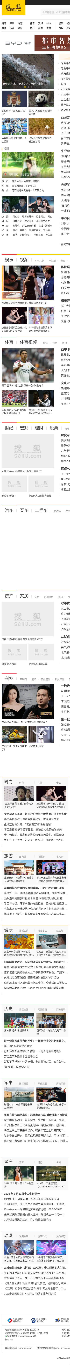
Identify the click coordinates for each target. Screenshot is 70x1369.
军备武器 (42, 1083)
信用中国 (9, 1339)
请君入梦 (17, 221)
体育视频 (28, 342)
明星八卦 (39, 260)
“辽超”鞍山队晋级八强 (16, 1066)
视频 (24, 259)
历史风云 (60, 1083)
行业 (67, 428)
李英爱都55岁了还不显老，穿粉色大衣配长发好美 (33, 829)
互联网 (23, 679)
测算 (21, 1162)
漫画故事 (23, 1236)
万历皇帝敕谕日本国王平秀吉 (21, 1056)
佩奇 (15, 230)
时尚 (8, 781)
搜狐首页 (13, 7)
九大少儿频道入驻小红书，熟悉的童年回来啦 (30, 1293)
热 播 (5, 216)
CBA (54, 343)
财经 (9, 428)
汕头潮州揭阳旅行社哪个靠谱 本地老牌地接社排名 (33, 898)
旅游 (8, 855)
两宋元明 (60, 1009)
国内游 (22, 856)
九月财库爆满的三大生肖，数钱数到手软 (27, 1219)
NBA (48, 23)
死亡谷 (16, 216)
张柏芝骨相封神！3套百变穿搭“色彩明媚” (27, 824)
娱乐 (9, 259)
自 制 (5, 221)
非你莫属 (39, 234)
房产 (9, 596)
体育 (9, 342)
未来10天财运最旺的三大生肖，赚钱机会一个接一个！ (35, 1214)
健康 (8, 929)
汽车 (9, 510)
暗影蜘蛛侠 (28, 216)
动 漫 (5, 230)
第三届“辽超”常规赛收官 (18, 1046)
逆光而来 (29, 221)
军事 (12, 23)
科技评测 (59, 679)
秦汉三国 (23, 1009)
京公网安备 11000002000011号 (22, 1336)
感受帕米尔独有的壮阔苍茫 (25, 181)
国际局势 (23, 1083)
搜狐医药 (23, 930)
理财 (20, 28)
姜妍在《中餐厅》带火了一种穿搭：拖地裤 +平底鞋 (33, 840)
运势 (40, 1162)
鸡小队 (46, 230)
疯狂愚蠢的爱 (29, 225)
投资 (63, 84)
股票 (54, 428)
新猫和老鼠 (35, 230)
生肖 (58, 1162)
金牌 (15, 234)
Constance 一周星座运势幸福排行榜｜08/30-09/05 (33, 1209)
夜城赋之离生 (43, 221)
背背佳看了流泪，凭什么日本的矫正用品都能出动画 (34, 1278)
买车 (24, 510)
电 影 (5, 225)
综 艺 (5, 234)
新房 (40, 28)
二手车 (41, 510)
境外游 (41, 856)
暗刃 (50, 216)
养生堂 (49, 234)
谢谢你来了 (26, 234)
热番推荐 (60, 1236)
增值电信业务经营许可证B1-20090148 (22, 1330)
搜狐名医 (42, 930)
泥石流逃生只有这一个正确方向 (28, 190)
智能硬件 (45, 679)
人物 (40, 782)
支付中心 (61, 1358)
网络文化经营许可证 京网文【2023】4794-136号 (26, 1333)
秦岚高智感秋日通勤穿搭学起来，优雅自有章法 (31, 819)
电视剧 (52, 260)
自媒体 (57, 511)
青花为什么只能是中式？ (24, 186)
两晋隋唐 (42, 1009)
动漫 (8, 1235)
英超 (40, 23)
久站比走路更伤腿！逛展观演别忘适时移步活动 (31, 977)
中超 (64, 343)
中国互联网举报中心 (18, 1320)
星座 (8, 1161)
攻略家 (59, 856)
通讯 (33, 679)
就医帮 (59, 930)
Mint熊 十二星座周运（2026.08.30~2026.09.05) (31, 1199)
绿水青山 (41, 216)
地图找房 (48, 597)
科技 (9, 678)
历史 (8, 1008)
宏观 (12, 28)
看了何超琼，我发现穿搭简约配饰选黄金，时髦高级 (34, 834)
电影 (62, 260)
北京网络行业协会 (65, 1320)
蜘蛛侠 (16, 225)
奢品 (58, 782)
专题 (20, 23)
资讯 (60, 597)
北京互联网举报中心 (41, 1320)
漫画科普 (42, 1236)
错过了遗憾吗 (45, 225)
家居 (48, 28)
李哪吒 (23, 230)
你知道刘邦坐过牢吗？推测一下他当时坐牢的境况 (32, 1051)
